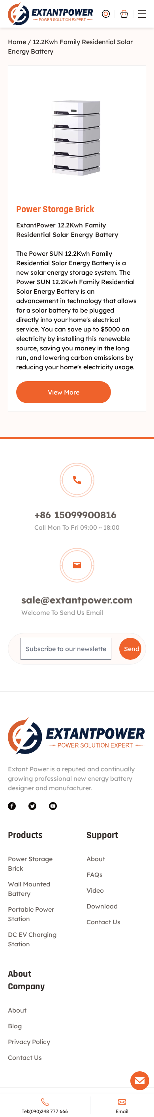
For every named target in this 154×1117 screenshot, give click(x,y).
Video (95, 890)
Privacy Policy (29, 1042)
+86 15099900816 (75, 515)
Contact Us (103, 922)
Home (17, 42)
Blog (15, 1026)
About (95, 859)
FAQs (94, 875)
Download (102, 906)
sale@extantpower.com (77, 600)
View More (63, 392)
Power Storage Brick (55, 209)
